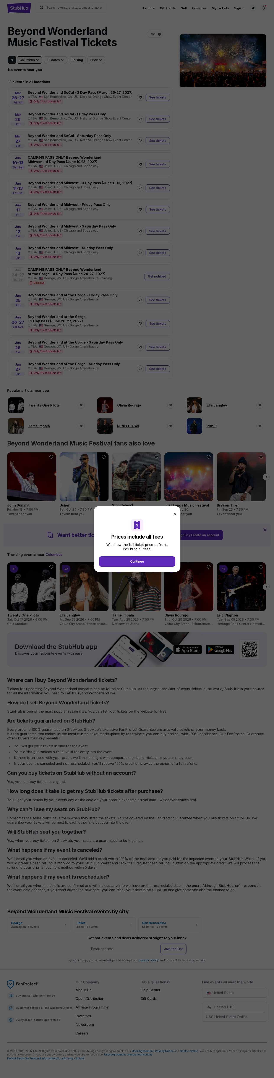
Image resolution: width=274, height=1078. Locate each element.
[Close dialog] (175, 514)
